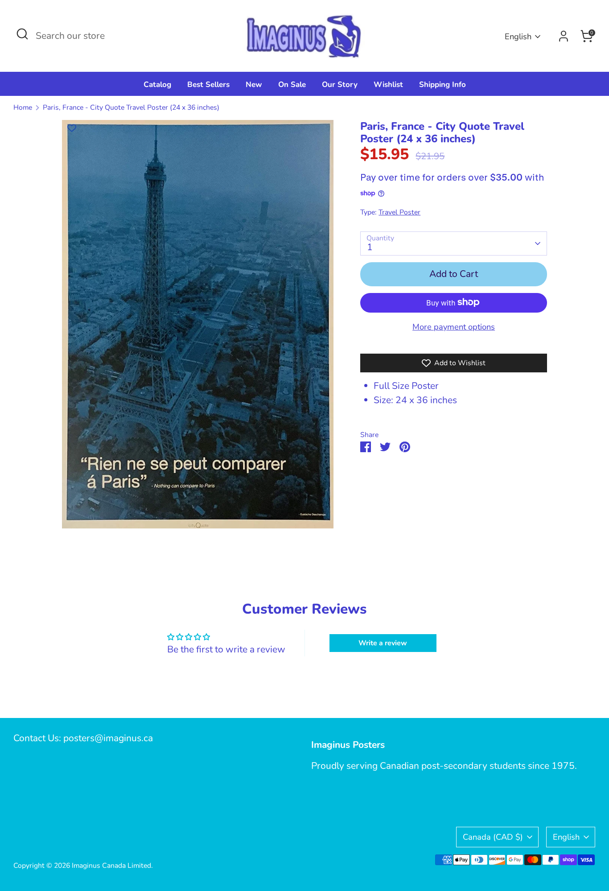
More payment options (453, 326)
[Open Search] (22, 34)
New (254, 84)
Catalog (157, 84)
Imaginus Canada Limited (111, 865)
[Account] (563, 36)
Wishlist (388, 84)
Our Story (340, 84)
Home (22, 107)
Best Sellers (208, 84)
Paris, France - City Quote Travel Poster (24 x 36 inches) (131, 107)
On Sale (292, 84)
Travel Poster (399, 212)
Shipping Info (442, 84)
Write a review (382, 643)
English (518, 36)
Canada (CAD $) (493, 836)
